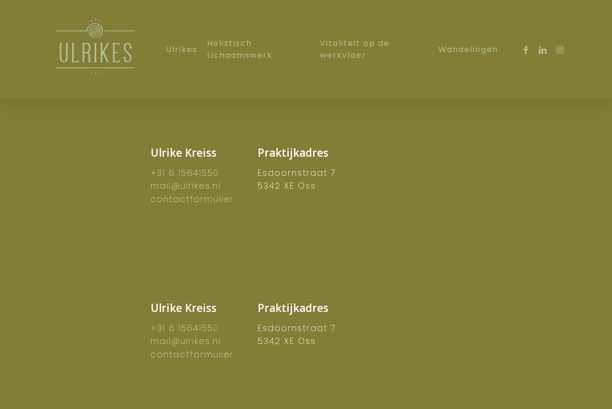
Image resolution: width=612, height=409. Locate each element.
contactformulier (192, 199)
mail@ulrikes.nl (186, 186)
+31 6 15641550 (185, 173)
